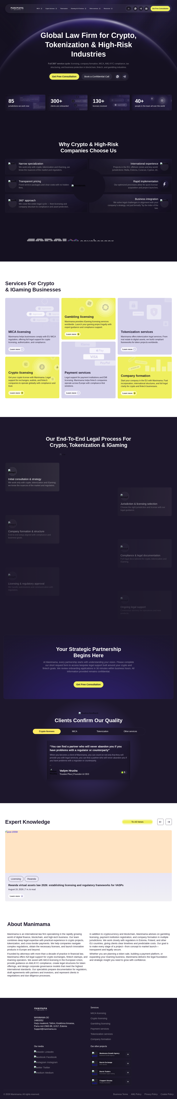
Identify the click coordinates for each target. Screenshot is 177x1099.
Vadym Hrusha (68, 770)
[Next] (169, 822)
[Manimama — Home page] (14, 8)
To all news (137, 822)
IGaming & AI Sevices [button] (77, 8)
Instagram (52, 1062)
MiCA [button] (38, 8)
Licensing (16, 879)
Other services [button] (94, 8)
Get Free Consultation (160, 8)
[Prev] (160, 822)
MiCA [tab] (74, 731)
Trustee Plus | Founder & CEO (74, 774)
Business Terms (120, 1094)
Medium (49, 1072)
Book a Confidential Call (96, 76)
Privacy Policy (151, 1094)
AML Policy (136, 1094)
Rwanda (31, 879)
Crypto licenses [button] (50, 8)
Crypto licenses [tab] (46, 731)
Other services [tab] (130, 731)
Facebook (51, 1057)
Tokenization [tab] (102, 731)
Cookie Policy (167, 1094)
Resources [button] (107, 8)
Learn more (17, 349)
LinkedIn (49, 1052)
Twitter (46, 1067)
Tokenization (64, 8)
